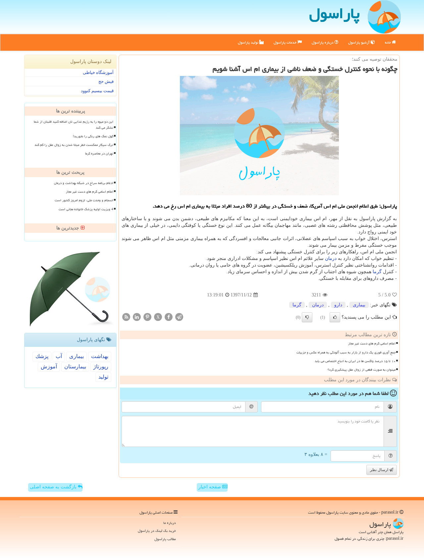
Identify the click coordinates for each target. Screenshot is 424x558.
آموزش (49, 366)
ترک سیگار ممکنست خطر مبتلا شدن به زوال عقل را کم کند (73, 145)
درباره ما (169, 522)
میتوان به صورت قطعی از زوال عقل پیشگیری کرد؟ (362, 369)
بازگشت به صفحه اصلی (54, 486)
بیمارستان (75, 366)
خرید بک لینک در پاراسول (157, 530)
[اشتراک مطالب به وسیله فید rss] (126, 316)
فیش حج (106, 81)
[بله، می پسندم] (335, 317)
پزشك (41, 356)
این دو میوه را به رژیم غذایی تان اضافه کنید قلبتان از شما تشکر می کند (73, 124)
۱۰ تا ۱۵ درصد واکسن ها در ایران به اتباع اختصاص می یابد (355, 361)
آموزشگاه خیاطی (98, 72)
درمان (331, 258)
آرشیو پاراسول (359, 42)
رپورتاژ (100, 366)
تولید (103, 377)
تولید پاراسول (248, 42)
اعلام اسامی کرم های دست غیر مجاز (372, 343)
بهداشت (99, 356)
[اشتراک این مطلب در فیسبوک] (168, 316)
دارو (338, 304)
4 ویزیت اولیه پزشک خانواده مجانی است (86, 209)
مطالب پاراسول (165, 538)
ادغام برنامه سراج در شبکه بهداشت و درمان (83, 183)
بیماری (359, 304)
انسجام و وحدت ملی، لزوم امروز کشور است (84, 200)
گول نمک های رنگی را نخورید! (93, 136)
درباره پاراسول (323, 42)
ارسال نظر (379, 469)
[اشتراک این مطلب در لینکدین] (136, 316)
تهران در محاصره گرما (99, 153)
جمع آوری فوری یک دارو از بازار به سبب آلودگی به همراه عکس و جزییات (346, 352)
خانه (388, 42)
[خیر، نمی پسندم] (307, 317)
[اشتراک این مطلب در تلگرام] (179, 316)
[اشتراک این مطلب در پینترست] (147, 316)
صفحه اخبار (210, 486)
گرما (377, 271)
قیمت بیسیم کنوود (97, 90)
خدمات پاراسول (285, 42)
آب (59, 356)
